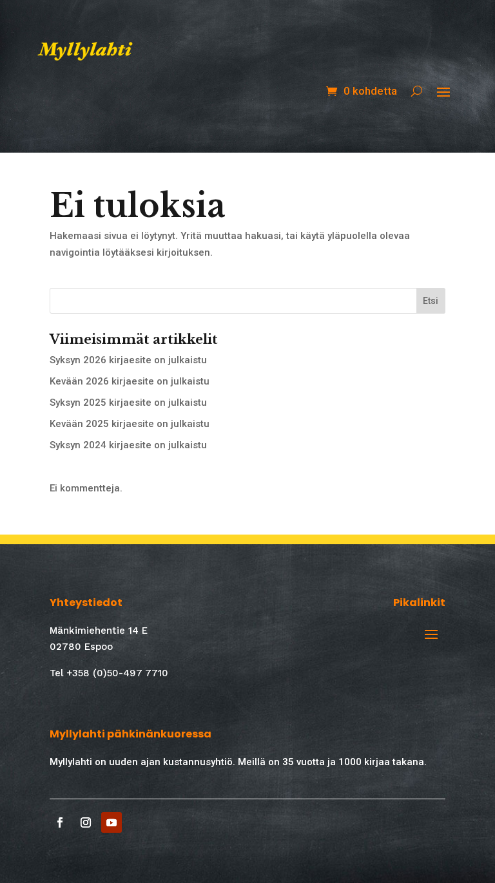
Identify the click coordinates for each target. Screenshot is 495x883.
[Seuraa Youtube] (111, 822)
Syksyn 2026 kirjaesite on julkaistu (128, 360)
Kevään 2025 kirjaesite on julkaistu (129, 424)
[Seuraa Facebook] (60, 822)
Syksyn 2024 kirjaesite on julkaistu (128, 445)
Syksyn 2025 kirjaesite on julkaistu (128, 402)
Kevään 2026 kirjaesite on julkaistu (129, 381)
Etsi (430, 301)
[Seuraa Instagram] (85, 822)
